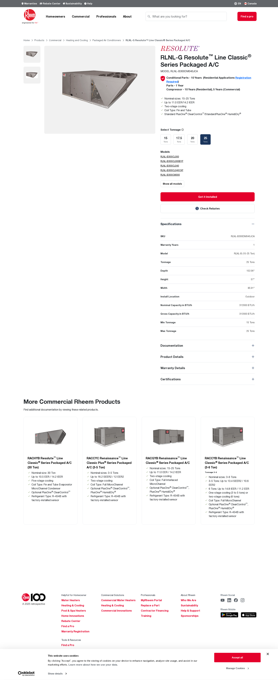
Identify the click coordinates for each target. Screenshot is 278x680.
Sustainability (74, 3)
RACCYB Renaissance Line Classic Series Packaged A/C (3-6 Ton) (227, 462)
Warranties (30, 3)
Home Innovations (72, 615)
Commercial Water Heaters (118, 600)
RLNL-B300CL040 (170, 165)
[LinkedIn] (229, 600)
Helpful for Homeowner (73, 595)
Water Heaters (70, 600)
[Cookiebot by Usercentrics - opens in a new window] (26, 673)
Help (89, 3)
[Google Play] (229, 614)
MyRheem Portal (151, 600)
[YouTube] (223, 600)
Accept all (237, 657)
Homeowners (55, 16)
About (127, 16)
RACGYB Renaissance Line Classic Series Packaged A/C (168, 460)
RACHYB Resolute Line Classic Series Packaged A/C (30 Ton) (50, 462)
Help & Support (190, 610)
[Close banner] (268, 654)
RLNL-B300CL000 (170, 156)
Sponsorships (189, 615)
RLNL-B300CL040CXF (172, 170)
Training (146, 615)
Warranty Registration (75, 631)
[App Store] (248, 614)
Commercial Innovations (116, 610)
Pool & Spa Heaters (73, 610)
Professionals (106, 16)
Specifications (171, 224)
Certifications (171, 379)
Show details (55, 673)
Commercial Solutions (112, 595)
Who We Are (188, 600)
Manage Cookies (235, 668)
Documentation (172, 345)
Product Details (172, 357)
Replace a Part (150, 605)
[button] (237, 3)
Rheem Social (228, 595)
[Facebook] (236, 600)
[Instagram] (243, 600)
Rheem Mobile (228, 609)
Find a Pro (67, 626)
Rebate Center (51, 3)
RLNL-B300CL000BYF (172, 161)
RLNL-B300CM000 (170, 174)
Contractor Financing (154, 610)
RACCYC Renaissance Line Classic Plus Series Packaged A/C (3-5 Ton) (109, 462)
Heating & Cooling (72, 605)
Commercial (81, 16)
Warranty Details (173, 368)
